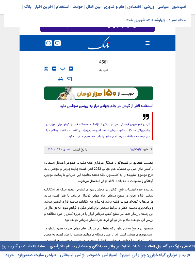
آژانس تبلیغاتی (72, 255)
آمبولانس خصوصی (102, 255)
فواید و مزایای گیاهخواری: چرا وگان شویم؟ (155, 255)
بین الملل (93, 7)
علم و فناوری (114, 7)
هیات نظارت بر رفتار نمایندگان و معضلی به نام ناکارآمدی (94, 246)
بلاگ (27, 7)
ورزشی (149, 7)
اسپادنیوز (179, 7)
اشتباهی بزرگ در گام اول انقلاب (169, 246)
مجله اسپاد (177, 20)
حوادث (77, 7)
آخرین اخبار (44, 7)
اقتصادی (134, 7)
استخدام (62, 7)
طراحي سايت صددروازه (36, 255)
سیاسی (163, 7)
